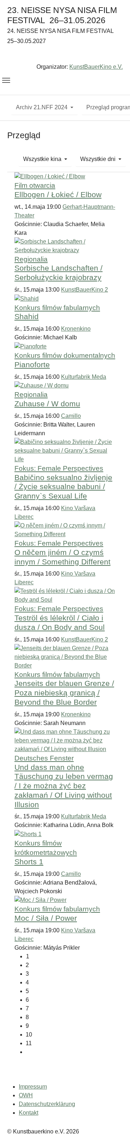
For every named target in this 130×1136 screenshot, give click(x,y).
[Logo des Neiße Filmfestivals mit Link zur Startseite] (65, 55)
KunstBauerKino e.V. (96, 67)
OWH (26, 1095)
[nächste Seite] (71, 1052)
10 (29, 1034)
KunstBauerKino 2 (84, 290)
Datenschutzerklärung (47, 1104)
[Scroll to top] (114, 1120)
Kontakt (28, 1113)
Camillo (71, 416)
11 (29, 1043)
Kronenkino (76, 329)
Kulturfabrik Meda (83, 377)
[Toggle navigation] (6, 80)
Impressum (33, 1087)
